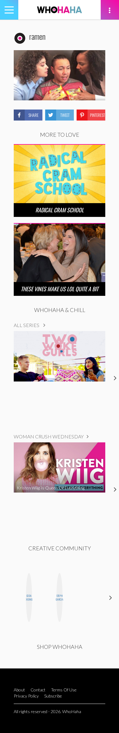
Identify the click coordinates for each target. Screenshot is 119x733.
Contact (38, 689)
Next (110, 597)
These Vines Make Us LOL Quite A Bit (59, 289)
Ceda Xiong (29, 597)
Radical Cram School (59, 210)
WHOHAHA (59, 10)
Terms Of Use (64, 689)
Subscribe (53, 695)
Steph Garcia (59, 597)
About (19, 689)
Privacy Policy (26, 695)
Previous (8, 597)
